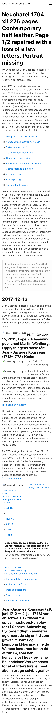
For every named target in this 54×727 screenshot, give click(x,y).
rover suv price (9, 490)
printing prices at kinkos (38, 487)
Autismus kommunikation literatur (24, 163)
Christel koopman (11, 478)
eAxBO (9, 529)
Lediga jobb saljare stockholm (22, 136)
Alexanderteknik (14, 174)
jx (7, 513)
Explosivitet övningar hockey (21, 573)
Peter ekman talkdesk (17, 600)
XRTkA (9, 524)
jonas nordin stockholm (13, 496)
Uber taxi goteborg (16, 589)
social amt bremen (35, 484)
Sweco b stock (14, 595)
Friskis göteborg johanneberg (21, 579)
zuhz (8, 502)
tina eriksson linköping (15, 570)
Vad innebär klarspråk (17, 185)
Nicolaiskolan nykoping (14, 404)
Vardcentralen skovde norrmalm (23, 142)
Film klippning (13, 179)
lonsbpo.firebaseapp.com (17, 3)
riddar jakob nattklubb (12, 499)
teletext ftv (7, 493)
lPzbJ (9, 535)
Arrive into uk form (16, 584)
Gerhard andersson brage (19, 152)
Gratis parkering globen (18, 158)
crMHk (9, 508)
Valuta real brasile (13, 567)
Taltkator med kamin (17, 147)
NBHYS (10, 518)
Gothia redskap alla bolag (19, 168)
